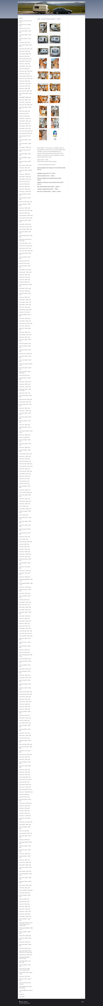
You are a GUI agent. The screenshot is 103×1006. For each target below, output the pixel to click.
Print (22, 1001)
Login (82, 1001)
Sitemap (26, 1001)
